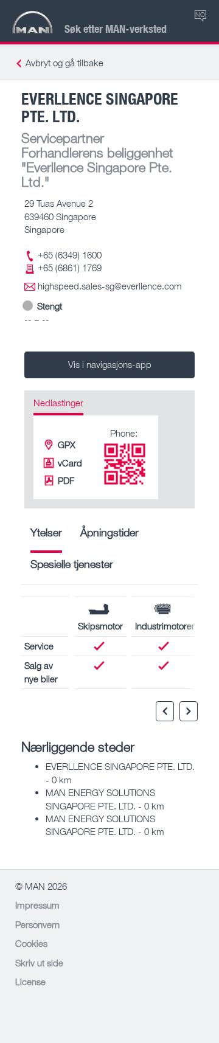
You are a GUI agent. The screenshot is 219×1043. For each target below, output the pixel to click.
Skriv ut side (39, 962)
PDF (66, 480)
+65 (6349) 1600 (70, 254)
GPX (66, 444)
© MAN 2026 (41, 886)
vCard (70, 462)
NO (200, 14)
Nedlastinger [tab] (58, 402)
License (30, 981)
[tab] (46, 537)
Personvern (37, 924)
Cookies (31, 943)
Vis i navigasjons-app (109, 364)
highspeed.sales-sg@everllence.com (110, 285)
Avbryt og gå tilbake (64, 62)
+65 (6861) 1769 (70, 267)
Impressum (37, 904)
